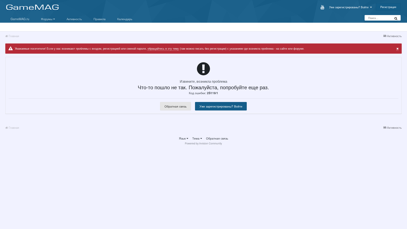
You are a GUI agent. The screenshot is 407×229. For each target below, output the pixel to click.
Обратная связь (175, 106)
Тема (196, 138)
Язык (183, 138)
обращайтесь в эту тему (163, 48)
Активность (74, 19)
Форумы (47, 19)
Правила (99, 19)
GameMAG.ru (20, 19)
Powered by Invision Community (203, 143)
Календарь (124, 19)
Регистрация (388, 7)
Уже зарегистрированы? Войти (349, 7)
